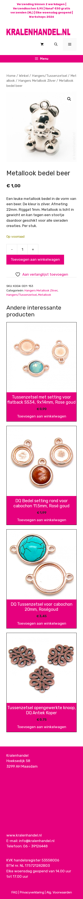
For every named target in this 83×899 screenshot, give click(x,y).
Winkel (24, 76)
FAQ (14, 892)
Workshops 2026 (41, 16)
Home (11, 76)
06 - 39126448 (35, 846)
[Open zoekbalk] (56, 44)
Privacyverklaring (32, 892)
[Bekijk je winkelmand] (42, 44)
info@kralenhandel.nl (36, 841)
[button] (69, 99)
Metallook (44, 294)
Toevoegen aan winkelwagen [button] (41, 416)
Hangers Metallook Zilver (37, 81)
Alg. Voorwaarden (59, 892)
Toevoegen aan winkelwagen (35, 259)
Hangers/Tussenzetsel (49, 76)
